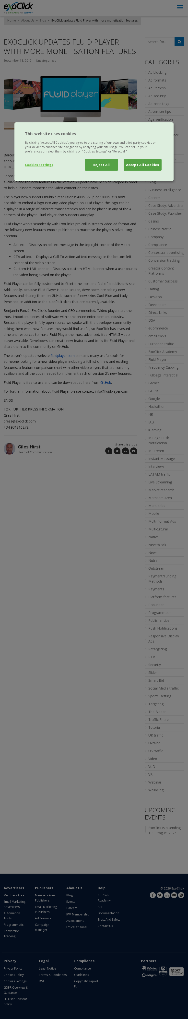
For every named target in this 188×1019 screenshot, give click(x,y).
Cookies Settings (39, 165)
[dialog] (94, 151)
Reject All (101, 165)
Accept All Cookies (142, 165)
